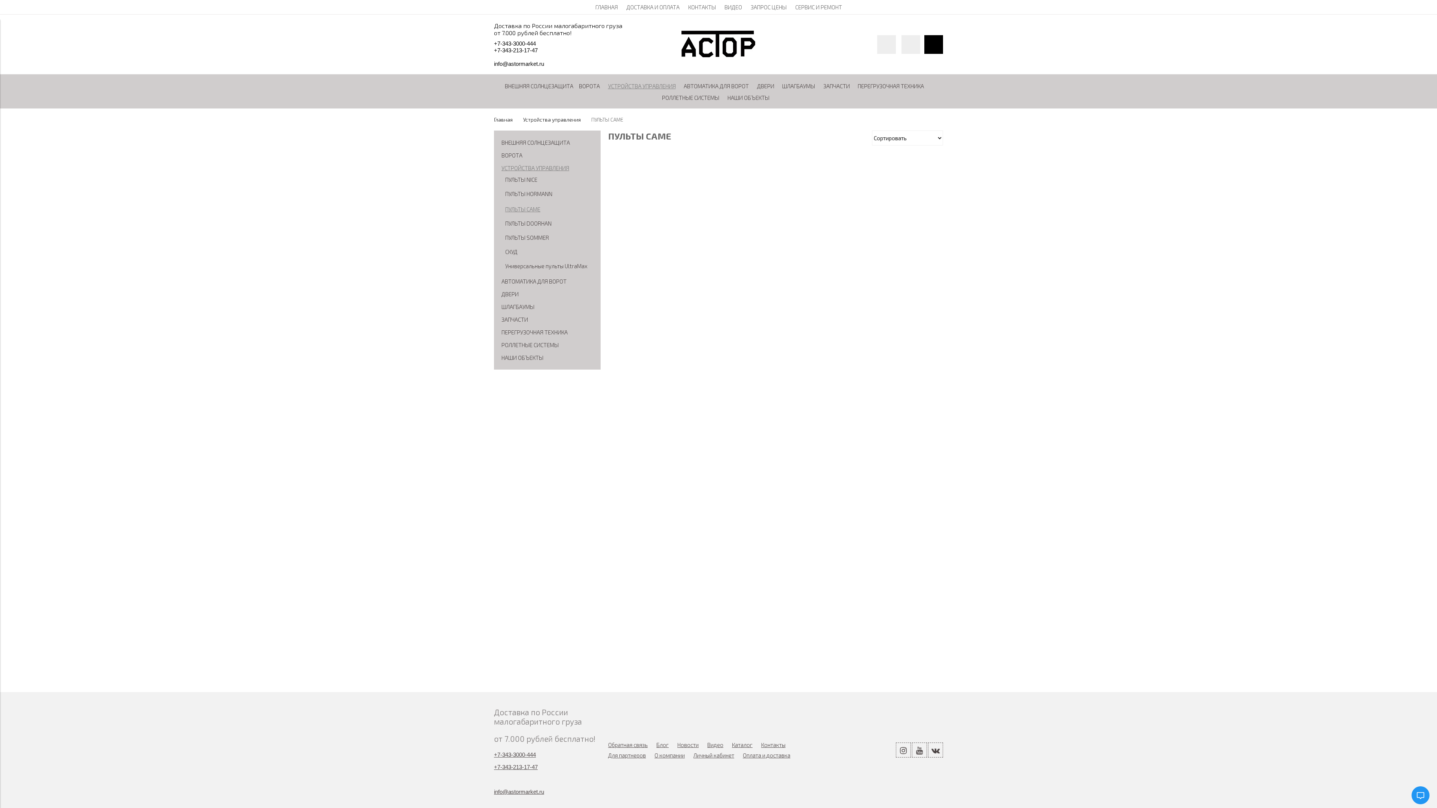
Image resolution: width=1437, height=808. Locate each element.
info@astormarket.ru (519, 64)
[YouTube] (919, 750)
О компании (670, 755)
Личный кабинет (713, 755)
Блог (662, 744)
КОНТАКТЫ (702, 7)
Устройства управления (552, 120)
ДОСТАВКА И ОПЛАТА (653, 7)
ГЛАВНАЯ (606, 7)
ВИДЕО (733, 7)
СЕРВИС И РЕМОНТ (818, 7)
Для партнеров (627, 755)
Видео (715, 744)
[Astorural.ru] (718, 55)
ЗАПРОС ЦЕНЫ (769, 7)
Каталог (742, 744)
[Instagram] (903, 750)
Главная (503, 120)
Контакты (773, 744)
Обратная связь (628, 744)
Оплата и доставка (766, 755)
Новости (688, 744)
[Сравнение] (910, 44)
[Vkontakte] (935, 750)
